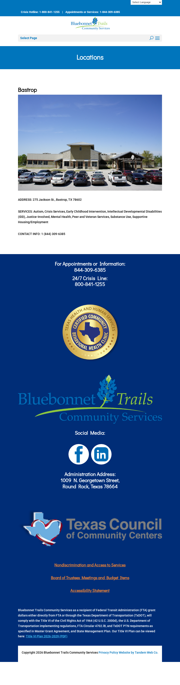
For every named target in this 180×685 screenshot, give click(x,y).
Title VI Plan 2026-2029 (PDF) (46, 636)
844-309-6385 (90, 269)
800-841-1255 (90, 284)
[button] (157, 38)
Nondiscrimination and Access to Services (90, 565)
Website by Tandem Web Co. (138, 652)
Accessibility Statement (90, 590)
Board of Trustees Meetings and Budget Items (90, 577)
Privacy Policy (108, 652)
